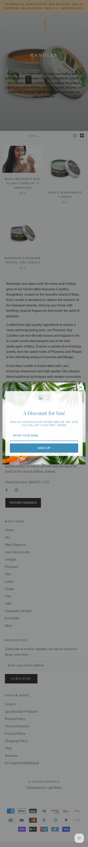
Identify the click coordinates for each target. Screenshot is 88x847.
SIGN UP (44, 448)
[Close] (81, 387)
